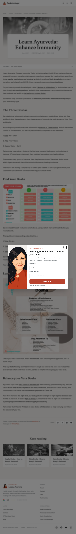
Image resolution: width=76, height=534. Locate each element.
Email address (34, 272)
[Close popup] (65, 247)
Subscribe (47, 281)
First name (32, 264)
